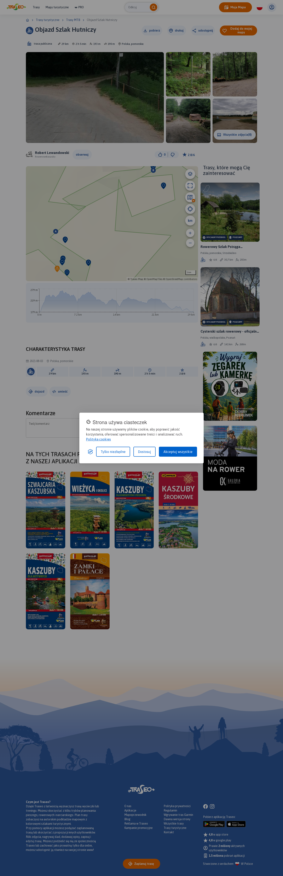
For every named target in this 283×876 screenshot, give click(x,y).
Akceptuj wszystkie (177, 452)
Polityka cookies (98, 439)
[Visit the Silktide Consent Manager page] (90, 451)
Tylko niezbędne (113, 452)
